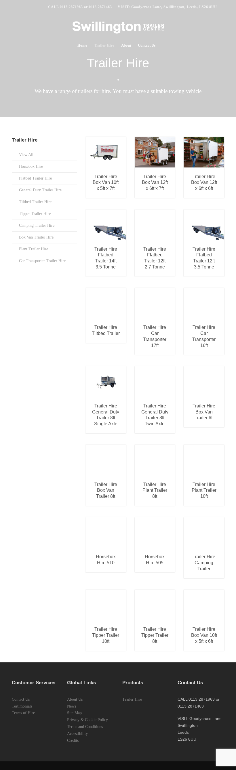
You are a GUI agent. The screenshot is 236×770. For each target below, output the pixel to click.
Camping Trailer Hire (36, 225)
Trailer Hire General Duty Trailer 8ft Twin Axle (154, 414)
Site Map (74, 713)
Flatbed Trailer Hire (35, 178)
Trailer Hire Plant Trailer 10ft (204, 490)
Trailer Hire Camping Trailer (204, 562)
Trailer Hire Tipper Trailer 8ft (154, 635)
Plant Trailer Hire (33, 249)
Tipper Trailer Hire (35, 213)
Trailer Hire (104, 45)
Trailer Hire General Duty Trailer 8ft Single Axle (105, 414)
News (71, 706)
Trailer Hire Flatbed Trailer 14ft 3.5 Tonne (105, 258)
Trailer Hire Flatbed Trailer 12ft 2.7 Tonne (154, 258)
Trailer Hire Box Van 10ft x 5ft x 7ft (106, 182)
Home (82, 45)
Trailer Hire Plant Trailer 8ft (154, 490)
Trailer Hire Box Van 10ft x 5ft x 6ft (204, 635)
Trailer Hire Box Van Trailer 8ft (105, 490)
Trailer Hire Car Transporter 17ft (154, 336)
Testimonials (22, 706)
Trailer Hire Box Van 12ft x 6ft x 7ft (155, 182)
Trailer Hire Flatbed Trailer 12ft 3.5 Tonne (204, 258)
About (126, 45)
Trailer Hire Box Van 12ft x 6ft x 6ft (204, 182)
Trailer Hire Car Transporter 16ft (204, 336)
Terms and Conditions (85, 727)
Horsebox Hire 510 (106, 559)
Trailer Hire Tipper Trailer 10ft (105, 635)
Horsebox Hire (31, 166)
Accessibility (77, 733)
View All (26, 155)
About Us (75, 699)
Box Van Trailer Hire (36, 237)
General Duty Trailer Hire (40, 190)
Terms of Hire (23, 713)
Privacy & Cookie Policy (87, 720)
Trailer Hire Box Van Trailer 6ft (204, 411)
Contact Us (146, 45)
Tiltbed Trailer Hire (35, 202)
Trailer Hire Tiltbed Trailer (106, 330)
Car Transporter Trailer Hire (42, 261)
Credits (73, 740)
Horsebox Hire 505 (155, 559)
